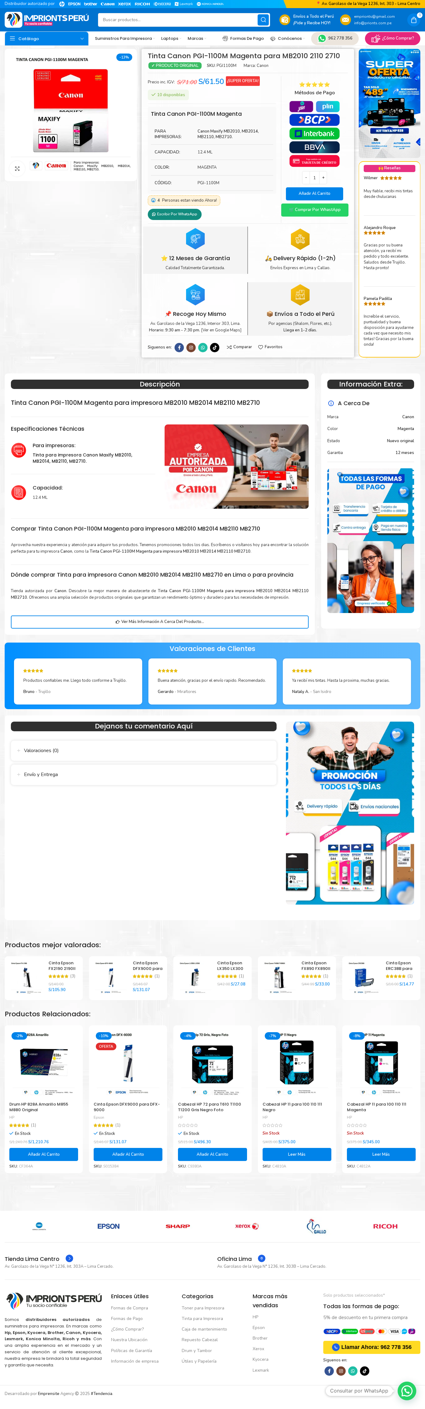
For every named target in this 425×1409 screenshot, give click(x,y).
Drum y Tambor (197, 1351)
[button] (314, 210)
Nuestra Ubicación (129, 1340)
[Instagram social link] (191, 347)
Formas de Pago (127, 1319)
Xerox (258, 1349)
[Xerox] (108, 1226)
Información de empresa (135, 1361)
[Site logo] (47, 19)
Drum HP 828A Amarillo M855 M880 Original (38, 1107)
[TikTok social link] (214, 347)
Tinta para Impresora (202, 1319)
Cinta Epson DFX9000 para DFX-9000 (147, 968)
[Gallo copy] (178, 1226)
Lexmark (261, 1370)
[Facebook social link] (179, 347)
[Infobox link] (39, 1259)
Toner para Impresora (203, 1308)
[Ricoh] (247, 1226)
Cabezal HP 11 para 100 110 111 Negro (292, 1107)
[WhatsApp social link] (203, 347)
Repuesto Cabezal (200, 1340)
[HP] (316, 1226)
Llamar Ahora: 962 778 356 (376, 1347)
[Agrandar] (17, 168)
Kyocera (261, 1359)
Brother (260, 1338)
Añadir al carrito (314, 193)
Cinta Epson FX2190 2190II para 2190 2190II (62, 971)
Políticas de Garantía (131, 1351)
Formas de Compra (129, 1308)
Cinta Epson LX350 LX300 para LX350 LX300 (230, 971)
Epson (99, 1117)
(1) (157, 976)
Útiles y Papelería (199, 1361)
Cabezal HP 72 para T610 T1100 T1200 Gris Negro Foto (209, 1107)
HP (11, 1117)
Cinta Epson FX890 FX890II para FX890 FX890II (315, 971)
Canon (263, 65)
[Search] (263, 20)
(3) (72, 976)
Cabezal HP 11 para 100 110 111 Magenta (376, 1107)
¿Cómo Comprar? (398, 38)
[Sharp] (39, 1226)
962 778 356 (340, 38)
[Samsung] (385, 1226)
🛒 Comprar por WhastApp (315, 210)
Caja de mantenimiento (204, 1329)
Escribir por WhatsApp (177, 214)
